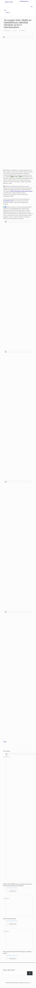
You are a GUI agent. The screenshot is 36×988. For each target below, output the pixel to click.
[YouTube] (22, 4)
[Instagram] (27, 4)
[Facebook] (16, 4)
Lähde (4, 741)
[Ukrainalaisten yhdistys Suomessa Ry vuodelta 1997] (18, 12)
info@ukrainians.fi (24, 1)
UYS (14, 30)
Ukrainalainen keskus (8, 200)
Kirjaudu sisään (9, 2)
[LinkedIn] (25, 4)
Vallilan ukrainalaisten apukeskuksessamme (21, 191)
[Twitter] (19, 4)
